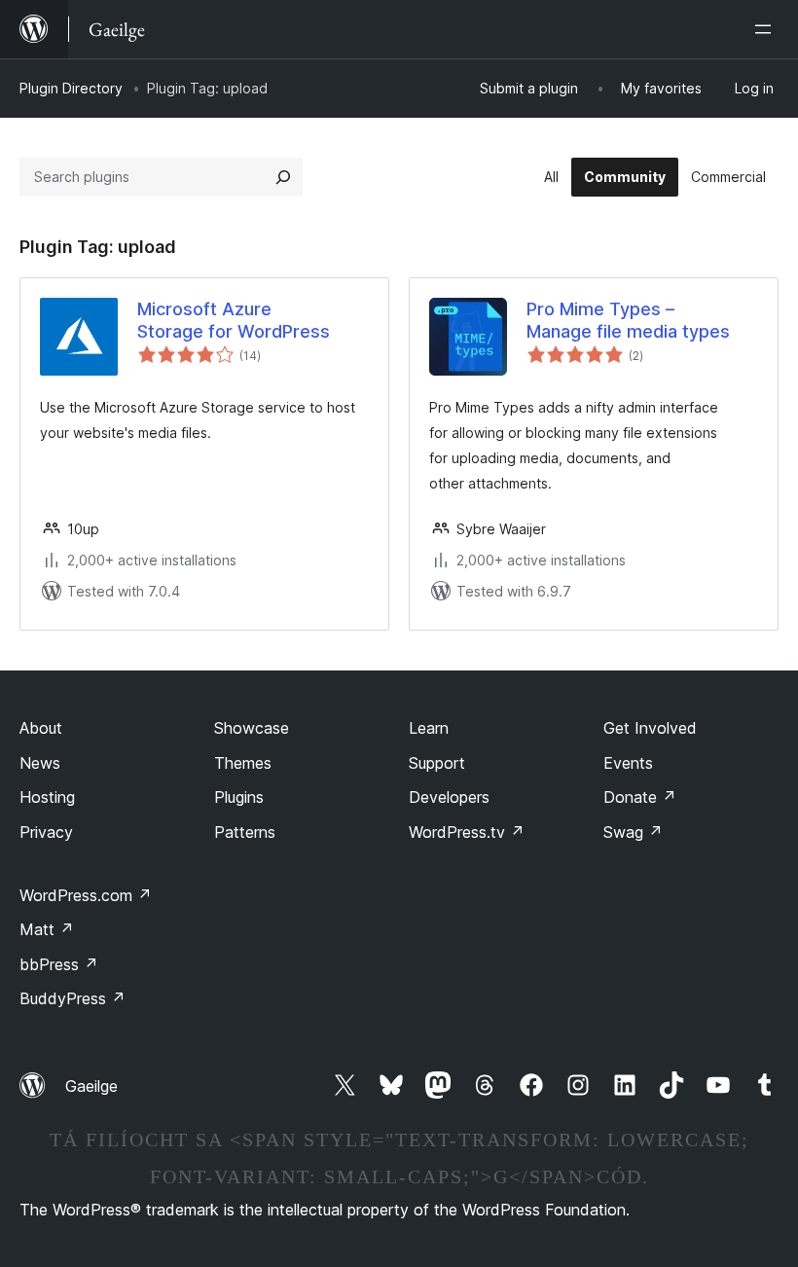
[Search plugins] (283, 177)
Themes (243, 763)
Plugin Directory (71, 88)
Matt (46, 929)
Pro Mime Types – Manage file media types (628, 320)
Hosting (47, 797)
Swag (633, 832)
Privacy (46, 832)
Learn (429, 728)
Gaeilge (91, 1086)
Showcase (251, 728)
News (39, 763)
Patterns (244, 832)
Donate (639, 797)
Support (437, 763)
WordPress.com (85, 895)
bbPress (58, 964)
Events (628, 763)
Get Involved (650, 728)
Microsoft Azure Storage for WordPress (233, 320)
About (40, 728)
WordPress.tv (467, 832)
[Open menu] (767, 29)
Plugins (239, 797)
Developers (449, 797)
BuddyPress (72, 998)
